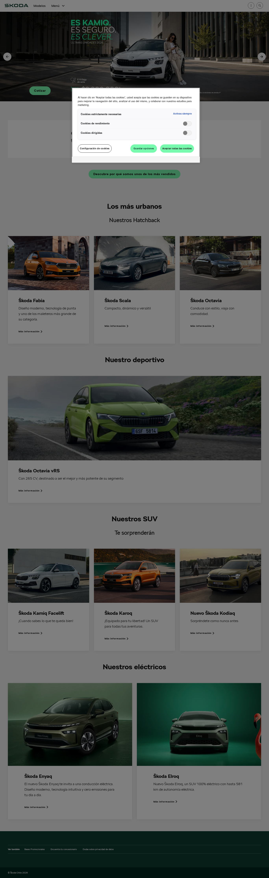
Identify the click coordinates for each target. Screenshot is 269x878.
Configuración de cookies (94, 148)
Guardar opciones (144, 148)
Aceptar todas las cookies (177, 148)
